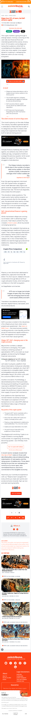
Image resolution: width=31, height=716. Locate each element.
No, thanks (5, 713)
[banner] (15, 141)
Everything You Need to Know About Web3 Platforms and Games (15, 639)
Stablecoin (17, 599)
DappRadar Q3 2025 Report (23, 177)
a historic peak (12, 223)
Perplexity (16, 31)
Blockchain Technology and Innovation (18, 622)
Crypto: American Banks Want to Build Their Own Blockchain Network (14, 570)
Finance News (12, 15)
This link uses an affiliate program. (15, 450)
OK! (26, 713)
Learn (8, 622)
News (6, 15)
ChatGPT (9, 31)
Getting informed (10, 25)
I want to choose (15, 713)
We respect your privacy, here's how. (9, 708)
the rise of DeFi (6, 455)
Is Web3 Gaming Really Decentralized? (12, 616)
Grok (23, 31)
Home (2, 15)
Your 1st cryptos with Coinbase (15, 446)
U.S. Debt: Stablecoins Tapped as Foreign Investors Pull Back (15, 594)
